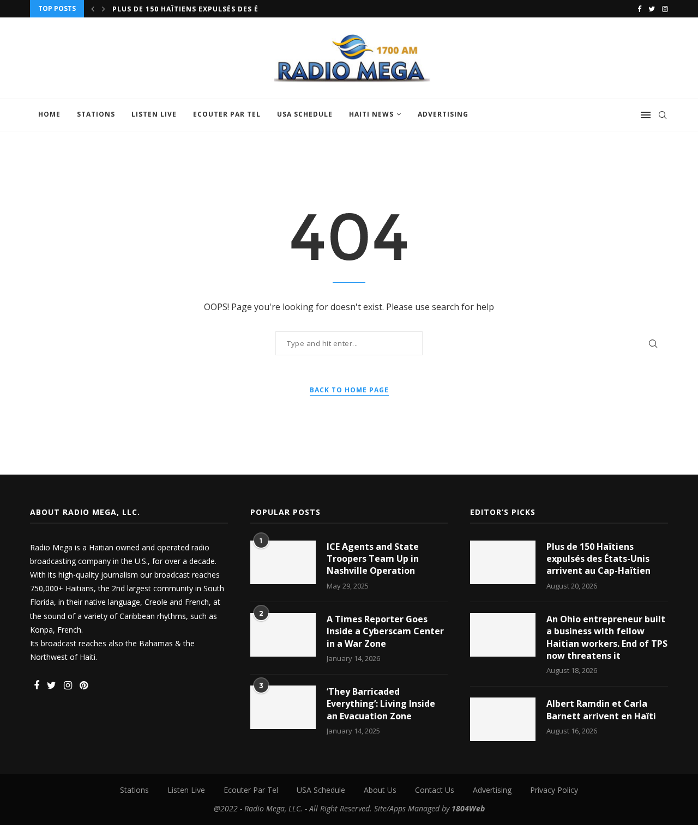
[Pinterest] (84, 686)
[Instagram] (665, 8)
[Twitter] (651, 8)
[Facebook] (639, 8)
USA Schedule (305, 114)
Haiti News (371, 114)
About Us (380, 790)
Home (49, 114)
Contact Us (434, 790)
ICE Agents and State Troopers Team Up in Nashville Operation (373, 559)
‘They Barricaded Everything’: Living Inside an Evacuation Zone (381, 704)
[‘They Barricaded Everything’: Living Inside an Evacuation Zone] (283, 707)
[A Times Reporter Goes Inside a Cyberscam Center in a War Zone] (283, 635)
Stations (96, 114)
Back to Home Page (349, 390)
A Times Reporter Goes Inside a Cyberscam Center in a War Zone (385, 631)
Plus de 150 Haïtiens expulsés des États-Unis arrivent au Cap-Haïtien (598, 559)
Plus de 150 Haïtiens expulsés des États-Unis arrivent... (229, 9)
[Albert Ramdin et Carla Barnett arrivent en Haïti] (502, 719)
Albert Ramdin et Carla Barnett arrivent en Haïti (601, 709)
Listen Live (154, 114)
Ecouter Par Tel (227, 114)
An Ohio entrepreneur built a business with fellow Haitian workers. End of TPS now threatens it (606, 637)
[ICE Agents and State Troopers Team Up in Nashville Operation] (283, 562)
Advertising (443, 114)
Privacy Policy (554, 790)
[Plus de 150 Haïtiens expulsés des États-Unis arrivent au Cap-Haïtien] (502, 562)
